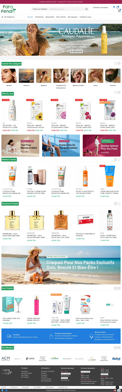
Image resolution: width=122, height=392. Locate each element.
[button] (5, 40)
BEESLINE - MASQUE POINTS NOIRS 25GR (107, 126)
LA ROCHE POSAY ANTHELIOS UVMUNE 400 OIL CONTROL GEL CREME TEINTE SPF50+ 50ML (85, 192)
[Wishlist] (117, 7)
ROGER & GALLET (8, 233)
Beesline (29, 123)
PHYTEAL (5, 189)
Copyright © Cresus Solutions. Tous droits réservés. (61, 390)
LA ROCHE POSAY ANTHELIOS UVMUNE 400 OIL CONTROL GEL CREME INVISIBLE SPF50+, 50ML (36, 192)
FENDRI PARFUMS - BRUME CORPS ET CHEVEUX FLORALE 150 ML (35, 319)
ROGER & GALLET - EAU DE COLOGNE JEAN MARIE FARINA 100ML (12, 236)
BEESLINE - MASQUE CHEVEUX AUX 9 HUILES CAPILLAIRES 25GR (35, 126)
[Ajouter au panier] (22, 112)
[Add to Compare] (22, 104)
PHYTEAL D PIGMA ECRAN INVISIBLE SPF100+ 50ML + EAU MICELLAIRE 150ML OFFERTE (60, 192)
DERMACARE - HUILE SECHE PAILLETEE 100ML (85, 236)
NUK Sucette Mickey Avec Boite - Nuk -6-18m (84, 319)
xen (4, 123)
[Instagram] (6, 390)
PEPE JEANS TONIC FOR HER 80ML (11, 319)
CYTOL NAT (54, 318)
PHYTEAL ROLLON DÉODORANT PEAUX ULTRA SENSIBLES (12, 192)
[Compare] (113, 7)
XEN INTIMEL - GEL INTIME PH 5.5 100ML (10, 126)
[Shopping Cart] (119, 10)
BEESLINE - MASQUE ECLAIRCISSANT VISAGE (60, 126)
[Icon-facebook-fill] (2, 390)
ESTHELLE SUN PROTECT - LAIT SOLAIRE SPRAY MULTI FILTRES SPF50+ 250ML (109, 192)
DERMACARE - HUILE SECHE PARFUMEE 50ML (35, 235)
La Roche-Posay (32, 189)
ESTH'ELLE (103, 189)
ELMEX (102, 318)
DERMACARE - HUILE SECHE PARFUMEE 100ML (60, 236)
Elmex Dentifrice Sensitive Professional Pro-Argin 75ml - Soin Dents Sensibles (109, 321)
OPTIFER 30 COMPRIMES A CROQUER (109, 235)
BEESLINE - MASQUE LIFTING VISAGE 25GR (83, 126)
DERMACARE (55, 233)
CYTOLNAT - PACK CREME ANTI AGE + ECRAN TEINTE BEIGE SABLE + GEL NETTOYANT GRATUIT (61, 321)
